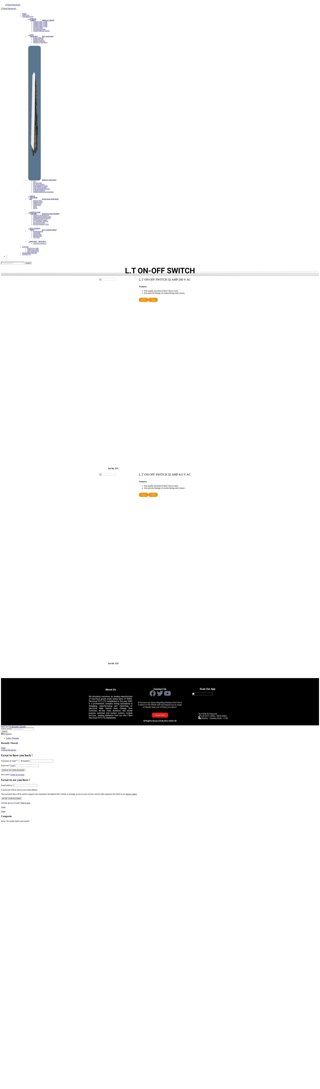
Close (153, 300)
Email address (7, 785)
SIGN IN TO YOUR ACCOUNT (13, 770)
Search (28, 263)
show (144, 300)
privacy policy (131, 794)
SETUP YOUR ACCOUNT (11, 798)
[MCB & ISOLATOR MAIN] (35, 199)
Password (5, 765)
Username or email (9, 761)
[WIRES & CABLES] (35, 20)
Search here (5, 729)
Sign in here (25, 803)
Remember (25, 761)
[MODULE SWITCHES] (35, 180)
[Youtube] (167, 693)
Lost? (13, 765)
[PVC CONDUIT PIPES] (35, 230)
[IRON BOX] (33, 241)
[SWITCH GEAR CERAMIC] (35, 213)
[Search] (6, 257)
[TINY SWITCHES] (35, 36)
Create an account (17, 775)
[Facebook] (153, 693)
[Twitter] (160, 693)
